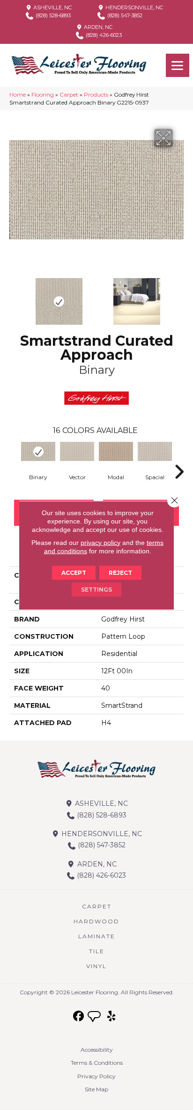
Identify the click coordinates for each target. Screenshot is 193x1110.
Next (179, 296)
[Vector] (77, 452)
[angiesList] (95, 1017)
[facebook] (79, 1016)
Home (17, 94)
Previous (14, 296)
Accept (73, 572)
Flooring (42, 94)
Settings (96, 589)
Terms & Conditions (97, 1062)
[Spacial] (154, 452)
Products (96, 94)
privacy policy (100, 542)
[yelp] (112, 1016)
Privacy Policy (96, 1076)
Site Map (96, 1089)
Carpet (68, 94)
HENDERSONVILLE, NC (133, 7)
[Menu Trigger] (177, 65)
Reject (120, 572)
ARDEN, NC (97, 27)
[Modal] (115, 452)
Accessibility (97, 1049)
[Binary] (38, 452)
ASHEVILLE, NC (52, 7)
